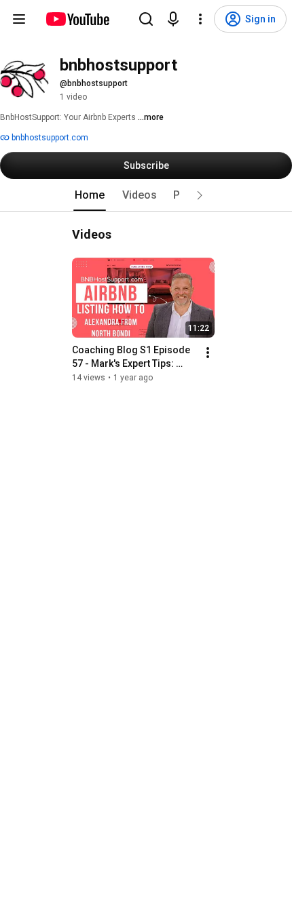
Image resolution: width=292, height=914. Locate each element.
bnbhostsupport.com (49, 137)
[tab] (89, 195)
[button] (199, 195)
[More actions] (207, 352)
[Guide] (19, 19)
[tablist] (146, 195)
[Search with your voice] (173, 19)
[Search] (146, 19)
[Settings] (200, 19)
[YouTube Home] (77, 19)
